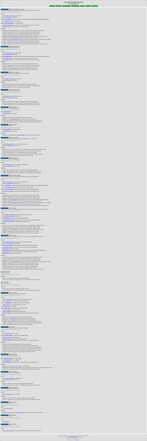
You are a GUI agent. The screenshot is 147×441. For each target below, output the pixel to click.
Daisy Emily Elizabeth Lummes (9, 187)
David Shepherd (6, 421)
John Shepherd (9, 408)
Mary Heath (7, 308)
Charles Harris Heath (7, 333)
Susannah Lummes (7, 310)
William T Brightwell (8, 358)
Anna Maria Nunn (8, 56)
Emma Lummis (6, 304)
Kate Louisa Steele (9, 23)
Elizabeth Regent (6, 113)
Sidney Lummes (6, 251)
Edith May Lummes (7, 26)
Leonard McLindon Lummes (8, 220)
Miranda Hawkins (8, 129)
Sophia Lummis (6, 306)
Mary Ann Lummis (6, 313)
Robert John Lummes (10, 15)
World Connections (75, 5)
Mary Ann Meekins (10, 216)
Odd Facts (82, 5)
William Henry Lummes (11, 214)
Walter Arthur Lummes (7, 253)
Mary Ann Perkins (8, 245)
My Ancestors (58, 5)
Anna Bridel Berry (6, 360)
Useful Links (88, 5)
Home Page (52, 5)
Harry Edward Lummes (7, 59)
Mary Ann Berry (9, 379)
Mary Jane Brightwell (7, 362)
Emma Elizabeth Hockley (8, 430)
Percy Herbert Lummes (7, 21)
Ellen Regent (7, 185)
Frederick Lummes (6, 311)
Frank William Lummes (7, 58)
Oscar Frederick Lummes (8, 221)
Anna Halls (8, 17)
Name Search (95, 5)
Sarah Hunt (8, 300)
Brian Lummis (75, 436)
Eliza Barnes (7, 218)
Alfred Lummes (9, 144)
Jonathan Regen (7, 111)
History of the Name (66, 5)
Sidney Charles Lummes (8, 191)
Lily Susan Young (9, 189)
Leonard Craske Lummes (8, 25)
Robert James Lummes (7, 247)
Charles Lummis (9, 299)
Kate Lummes (8, 19)
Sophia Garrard (8, 302)
